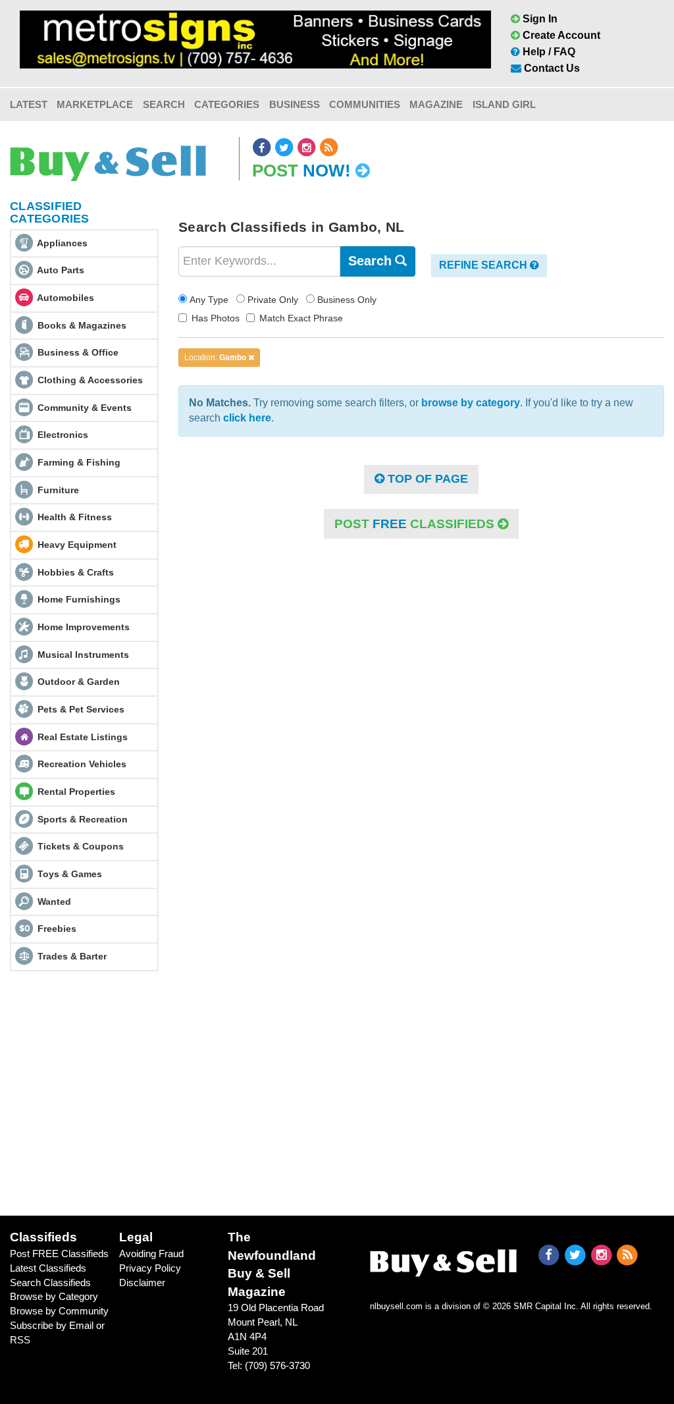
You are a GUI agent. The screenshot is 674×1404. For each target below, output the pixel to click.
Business (294, 104)
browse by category (470, 402)
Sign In (538, 18)
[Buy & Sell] (108, 158)
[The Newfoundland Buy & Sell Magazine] (443, 1259)
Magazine (436, 104)
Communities (364, 104)
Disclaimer (142, 1282)
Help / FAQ (547, 51)
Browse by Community (59, 1310)
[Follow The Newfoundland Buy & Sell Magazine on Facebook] (262, 147)
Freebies (57, 928)
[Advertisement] (337, 1093)
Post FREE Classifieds (59, 1253)
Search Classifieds (50, 1282)
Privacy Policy (150, 1268)
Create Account (560, 35)
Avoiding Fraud (151, 1253)
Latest (28, 104)
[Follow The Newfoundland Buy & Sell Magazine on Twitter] (285, 147)
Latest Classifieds (48, 1268)
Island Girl (504, 104)
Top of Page (426, 478)
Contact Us (550, 68)
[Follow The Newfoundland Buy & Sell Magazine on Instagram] (307, 147)
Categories (226, 104)
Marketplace (95, 104)
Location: (215, 357)
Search (164, 104)
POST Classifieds (416, 524)
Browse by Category (54, 1296)
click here (247, 417)
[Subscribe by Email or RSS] (329, 147)
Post (301, 170)
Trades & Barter (72, 956)
